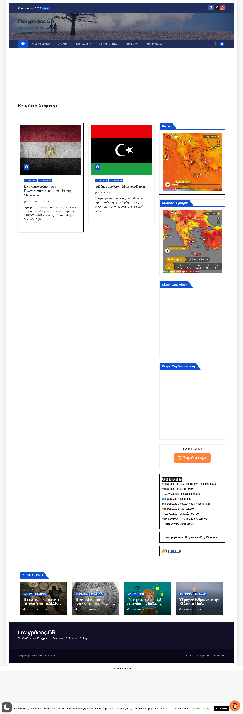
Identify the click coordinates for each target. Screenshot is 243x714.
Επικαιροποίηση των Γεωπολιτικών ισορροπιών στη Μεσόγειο (47, 190)
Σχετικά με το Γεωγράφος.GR (195, 655)
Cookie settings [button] (201, 708)
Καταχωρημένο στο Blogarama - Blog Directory (189, 537)
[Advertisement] (121, 73)
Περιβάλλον (200, 594)
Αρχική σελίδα (41, 43)
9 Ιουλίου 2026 (138, 609)
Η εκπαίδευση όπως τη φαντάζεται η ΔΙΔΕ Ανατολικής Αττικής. (42, 603)
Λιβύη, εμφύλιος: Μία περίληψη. (120, 186)
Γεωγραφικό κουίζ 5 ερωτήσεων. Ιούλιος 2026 (144, 603)
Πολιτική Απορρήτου (121, 668)
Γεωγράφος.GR (36, 21)
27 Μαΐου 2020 (106, 193)
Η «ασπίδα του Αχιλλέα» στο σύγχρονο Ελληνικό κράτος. (95, 603)
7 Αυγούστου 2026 (89, 609)
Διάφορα (132, 43)
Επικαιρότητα (108, 43)
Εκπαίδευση (40, 594)
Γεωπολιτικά (83, 43)
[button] (216, 43)
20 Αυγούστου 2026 (38, 609)
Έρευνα (63, 43)
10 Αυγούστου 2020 (38, 201)
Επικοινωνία (218, 655)
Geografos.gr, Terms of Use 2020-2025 (36, 655)
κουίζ (141, 594)
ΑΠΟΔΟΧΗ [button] (221, 708)
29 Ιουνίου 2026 (191, 609)
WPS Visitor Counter (184, 524)
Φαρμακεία (154, 43)
